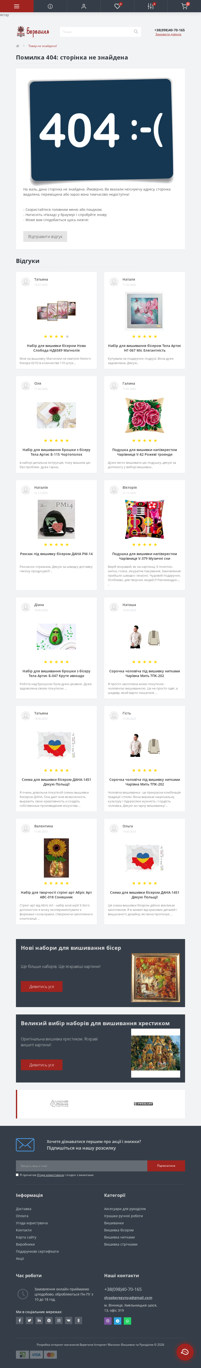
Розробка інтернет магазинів (58, 1345)
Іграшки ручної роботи (123, 1215)
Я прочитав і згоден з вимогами (57, 1175)
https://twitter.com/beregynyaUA (29, 1320)
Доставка (23, 1208)
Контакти (24, 1230)
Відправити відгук (45, 236)
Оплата (22, 1215)
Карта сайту (26, 1237)
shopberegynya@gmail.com (128, 1297)
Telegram (117, 1321)
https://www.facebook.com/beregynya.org (19, 1320)
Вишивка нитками (119, 1237)
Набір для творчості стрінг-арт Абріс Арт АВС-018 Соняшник (56, 894)
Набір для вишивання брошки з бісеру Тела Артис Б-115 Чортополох (56, 452)
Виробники (25, 1244)
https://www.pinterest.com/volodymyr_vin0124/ (49, 1320)
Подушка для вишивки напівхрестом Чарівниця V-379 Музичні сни (144, 556)
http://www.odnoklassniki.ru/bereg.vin (78, 1320)
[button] (83, 6)
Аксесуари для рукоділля (125, 1208)
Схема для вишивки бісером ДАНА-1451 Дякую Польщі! (56, 781)
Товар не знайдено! (42, 46)
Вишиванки (114, 1223)
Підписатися (166, 1166)
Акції (20, 1258)
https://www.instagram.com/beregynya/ (59, 1320)
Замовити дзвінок (168, 34)
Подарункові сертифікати (37, 1251)
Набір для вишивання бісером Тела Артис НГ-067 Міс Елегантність (144, 348)
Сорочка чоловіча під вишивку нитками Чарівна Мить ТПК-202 (144, 673)
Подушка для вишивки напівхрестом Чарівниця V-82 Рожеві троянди (144, 452)
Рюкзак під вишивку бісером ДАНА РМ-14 (56, 553)
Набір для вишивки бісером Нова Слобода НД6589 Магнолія (56, 348)
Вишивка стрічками (121, 1244)
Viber (108, 1321)
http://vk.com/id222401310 (68, 1320)
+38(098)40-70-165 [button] (123, 1289)
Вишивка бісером (119, 1230)
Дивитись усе (41, 986)
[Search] (136, 32)
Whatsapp (127, 1321)
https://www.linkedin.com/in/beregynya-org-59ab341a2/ (39, 1320)
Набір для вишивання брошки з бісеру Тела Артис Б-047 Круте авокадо (56, 673)
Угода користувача (50, 1175)
